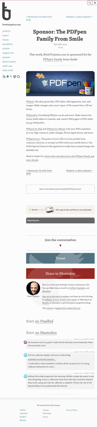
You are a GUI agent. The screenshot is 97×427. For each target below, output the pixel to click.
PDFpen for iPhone (56, 129)
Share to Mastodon (60, 273)
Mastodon (81, 288)
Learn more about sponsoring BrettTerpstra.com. (60, 189)
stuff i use (7, 66)
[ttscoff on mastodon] (15, 76)
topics (5, 35)
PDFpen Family (52, 59)
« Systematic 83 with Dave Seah (39, 172)
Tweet (60, 47)
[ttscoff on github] (7, 76)
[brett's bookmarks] (11, 76)
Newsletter (47, 413)
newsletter (7, 44)
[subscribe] (4, 76)
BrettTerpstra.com (11, 24)
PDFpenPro (31, 115)
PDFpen (30, 101)
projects (6, 31)
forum (5, 39)
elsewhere (46, 291)
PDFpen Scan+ (33, 138)
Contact (46, 410)
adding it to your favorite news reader (61, 300)
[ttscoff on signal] (18, 76)
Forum (45, 417)
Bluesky (45, 303)
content (49, 308)
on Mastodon (46, 333)
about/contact (9, 61)
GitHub (72, 288)
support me (8, 52)
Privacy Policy (71, 410)
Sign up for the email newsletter (55, 296)
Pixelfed (23, 417)
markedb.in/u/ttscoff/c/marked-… (42, 359)
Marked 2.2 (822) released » (79, 16)
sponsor (6, 57)
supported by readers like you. (68, 308)
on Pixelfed (44, 321)
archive (6, 48)
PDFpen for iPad (34, 129)
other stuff (7, 70)
